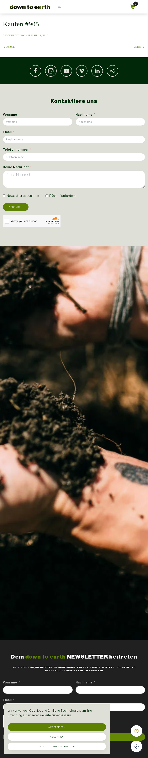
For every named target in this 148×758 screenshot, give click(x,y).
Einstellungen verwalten (57, 746)
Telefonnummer (16, 149)
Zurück (10, 47)
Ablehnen (57, 736)
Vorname (10, 114)
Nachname (84, 114)
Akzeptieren (57, 727)
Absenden (16, 207)
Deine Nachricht (16, 167)
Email (7, 132)
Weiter (138, 47)
